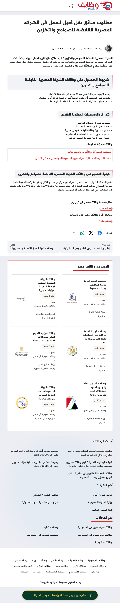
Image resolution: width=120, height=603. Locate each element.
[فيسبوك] (99, 233)
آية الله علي (86, 48)
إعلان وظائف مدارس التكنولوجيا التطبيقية (86, 248)
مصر (81, 266)
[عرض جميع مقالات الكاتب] (108, 48)
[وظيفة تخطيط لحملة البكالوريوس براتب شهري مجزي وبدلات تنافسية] (87, 452)
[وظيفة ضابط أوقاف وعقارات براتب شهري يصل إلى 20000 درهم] (33, 452)
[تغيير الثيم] (71, 6)
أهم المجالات (104, 517)
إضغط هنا (106, 208)
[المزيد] (73, 233)
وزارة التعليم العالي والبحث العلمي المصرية (44, 366)
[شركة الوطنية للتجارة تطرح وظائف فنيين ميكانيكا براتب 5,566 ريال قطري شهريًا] (87, 464)
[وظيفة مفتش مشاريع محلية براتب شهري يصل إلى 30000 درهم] (33, 464)
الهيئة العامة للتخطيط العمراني (96, 420)
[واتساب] (82, 233)
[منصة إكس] (91, 233)
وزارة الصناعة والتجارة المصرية (96, 368)
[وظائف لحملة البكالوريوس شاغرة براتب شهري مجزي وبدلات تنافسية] (87, 475)
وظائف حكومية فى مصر (95, 304)
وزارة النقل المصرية (44, 418)
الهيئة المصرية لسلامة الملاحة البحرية (45, 316)
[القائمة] (11, 6)
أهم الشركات (104, 485)
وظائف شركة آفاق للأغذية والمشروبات (89, 151)
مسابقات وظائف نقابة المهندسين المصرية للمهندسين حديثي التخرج (73, 158)
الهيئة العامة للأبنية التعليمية (97, 314)
